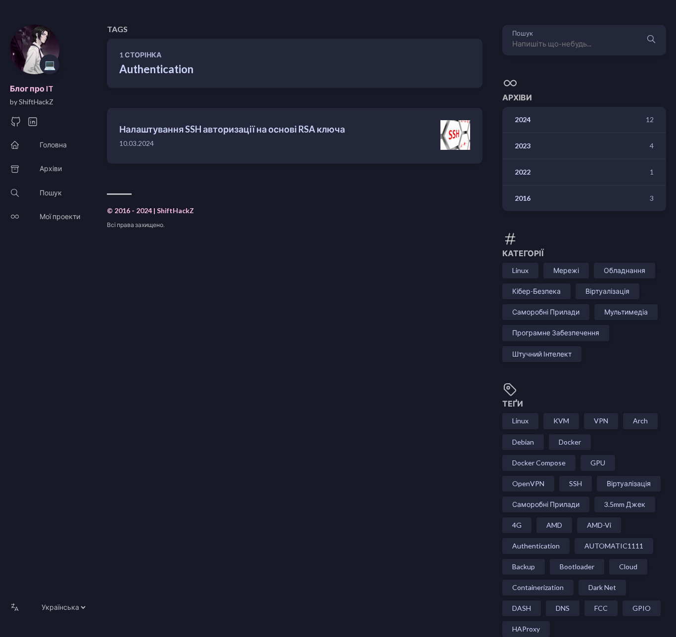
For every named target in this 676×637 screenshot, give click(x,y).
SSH (575, 483)
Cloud (628, 566)
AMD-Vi (599, 525)
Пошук (522, 33)
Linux (520, 270)
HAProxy (526, 629)
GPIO (641, 608)
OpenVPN (528, 483)
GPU (597, 462)
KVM (561, 420)
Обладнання (624, 270)
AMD (554, 525)
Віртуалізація (607, 291)
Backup (523, 566)
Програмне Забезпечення (555, 332)
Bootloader (577, 566)
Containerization (538, 587)
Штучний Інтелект (542, 354)
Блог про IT (31, 88)
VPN (601, 420)
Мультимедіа (626, 312)
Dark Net (602, 587)
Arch (640, 420)
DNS (563, 608)
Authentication (536, 546)
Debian (523, 442)
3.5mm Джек (624, 504)
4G (517, 525)
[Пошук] (651, 40)
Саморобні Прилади (545, 312)
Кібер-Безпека (536, 291)
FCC (601, 608)
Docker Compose (539, 462)
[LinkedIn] (33, 124)
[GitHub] (16, 124)
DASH (521, 608)
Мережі (566, 270)
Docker (570, 442)
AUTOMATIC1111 (613, 546)
